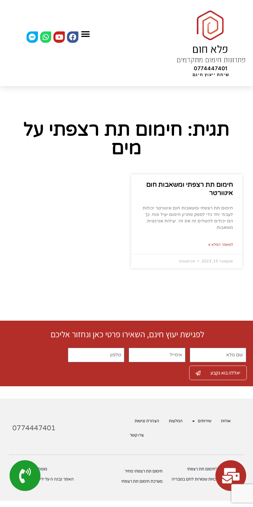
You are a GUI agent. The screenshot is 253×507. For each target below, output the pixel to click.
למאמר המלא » (220, 244)
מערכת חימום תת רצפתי (142, 481)
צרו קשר (137, 435)
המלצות (176, 421)
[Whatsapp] (46, 37)
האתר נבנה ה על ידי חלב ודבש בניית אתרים (43, 481)
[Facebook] (72, 37)
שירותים (204, 421)
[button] (85, 34)
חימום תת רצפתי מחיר (144, 471)
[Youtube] (59, 37)
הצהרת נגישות (147, 421)
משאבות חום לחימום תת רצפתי (214, 469)
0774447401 (211, 68)
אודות (226, 421)
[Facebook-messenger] (32, 37)
